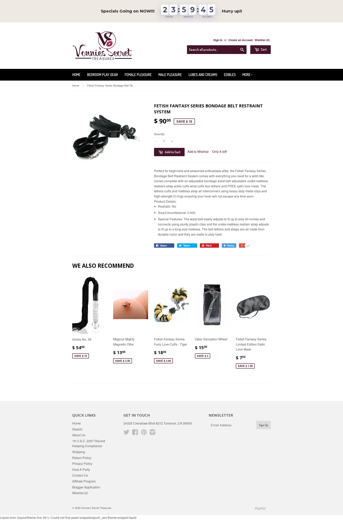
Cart (263, 49)
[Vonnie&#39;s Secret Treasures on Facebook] (135, 433)
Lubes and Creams (203, 74)
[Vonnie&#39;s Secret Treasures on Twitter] (126, 433)
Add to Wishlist (197, 151)
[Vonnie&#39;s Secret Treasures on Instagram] (153, 433)
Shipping (78, 452)
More (246, 74)
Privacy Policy (82, 463)
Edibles (230, 74)
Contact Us (80, 475)
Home (76, 74)
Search (77, 429)
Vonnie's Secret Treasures (96, 508)
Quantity (159, 134)
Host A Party (81, 469)
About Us (78, 435)
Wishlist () (262, 40)
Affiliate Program (84, 481)
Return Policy (81, 457)
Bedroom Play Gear (102, 74)
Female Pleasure (138, 74)
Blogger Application (86, 487)
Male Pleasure (170, 74)
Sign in (217, 40)
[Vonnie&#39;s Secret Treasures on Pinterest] (144, 433)
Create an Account (240, 40)
